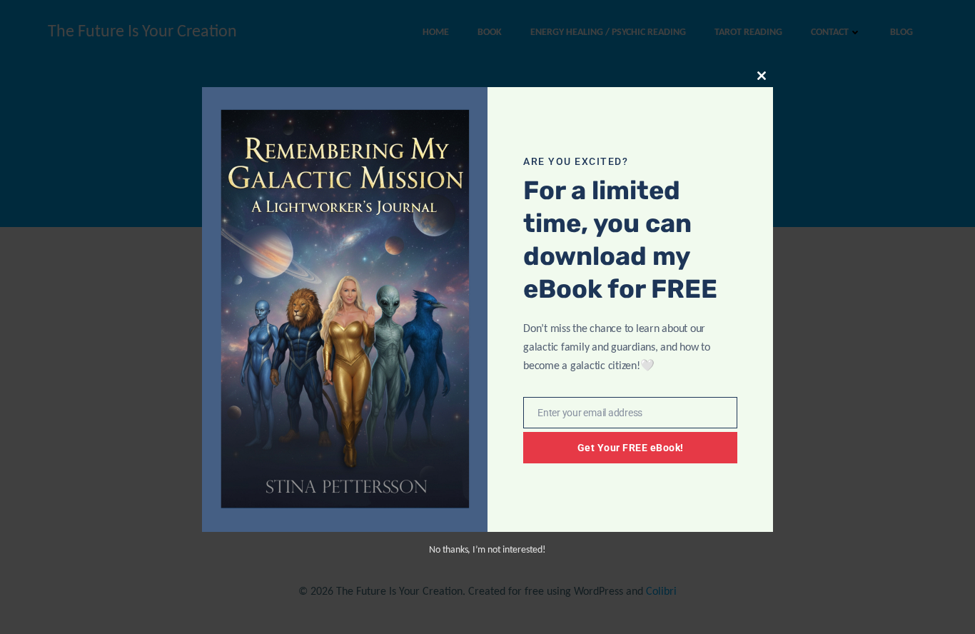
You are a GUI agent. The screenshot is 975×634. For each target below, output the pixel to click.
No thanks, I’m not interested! (487, 550)
